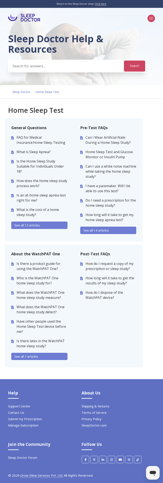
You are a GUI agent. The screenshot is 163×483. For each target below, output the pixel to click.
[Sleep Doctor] (24, 20)
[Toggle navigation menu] (151, 18)
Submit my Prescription (25, 419)
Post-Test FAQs (95, 253)
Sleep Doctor (21, 92)
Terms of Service (94, 412)
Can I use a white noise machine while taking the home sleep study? (111, 171)
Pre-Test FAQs (94, 127)
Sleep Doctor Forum (22, 457)
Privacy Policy (91, 419)
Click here (100, 3)
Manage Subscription (23, 425)
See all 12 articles (27, 225)
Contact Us (16, 412)
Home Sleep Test (47, 92)
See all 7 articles (26, 356)
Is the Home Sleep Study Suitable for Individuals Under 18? (40, 166)
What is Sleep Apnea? (34, 152)
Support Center (19, 406)
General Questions (28, 127)
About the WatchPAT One (35, 253)
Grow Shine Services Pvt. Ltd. (41, 475)
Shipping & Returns (95, 406)
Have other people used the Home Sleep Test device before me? (41, 326)
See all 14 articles (96, 230)
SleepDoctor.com (94, 425)
